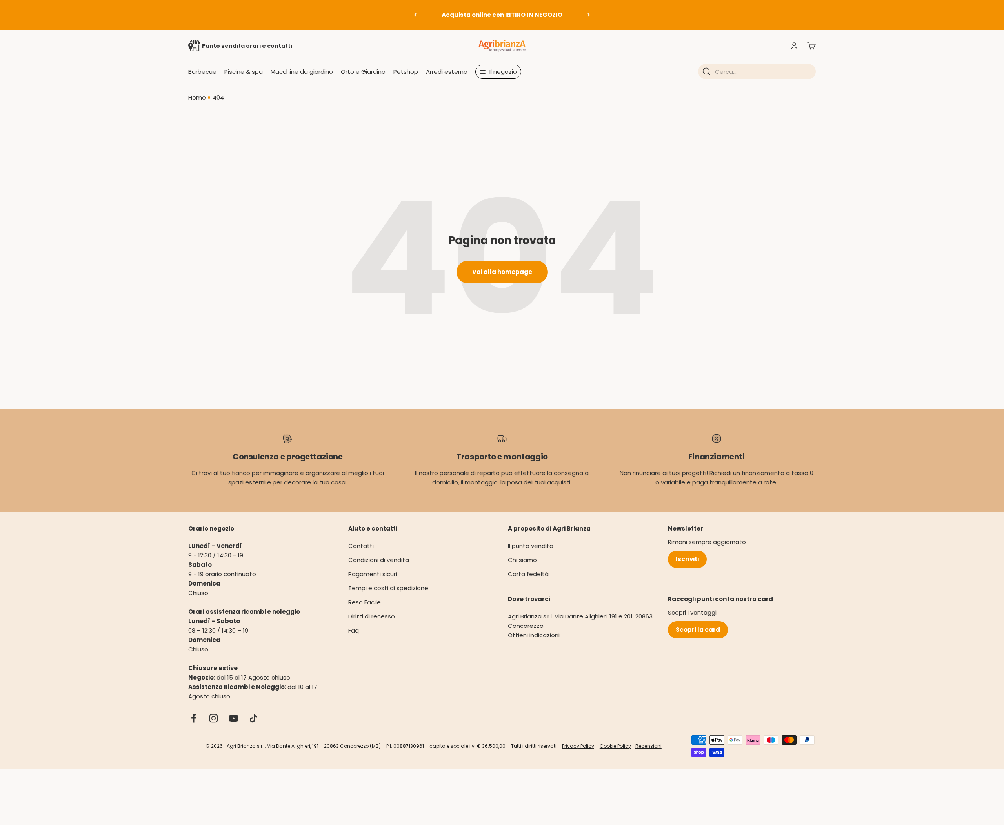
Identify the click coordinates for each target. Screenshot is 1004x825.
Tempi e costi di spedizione (388, 588)
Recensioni (648, 746)
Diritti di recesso (371, 616)
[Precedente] (415, 14)
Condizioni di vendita (378, 560)
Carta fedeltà (528, 574)
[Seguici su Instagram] (213, 718)
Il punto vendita (530, 546)
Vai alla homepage (502, 272)
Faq (353, 630)
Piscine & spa (243, 71)
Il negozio (503, 71)
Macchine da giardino (302, 71)
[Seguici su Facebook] (193, 718)
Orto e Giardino (363, 71)
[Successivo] (588, 14)
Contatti (361, 546)
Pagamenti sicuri (372, 574)
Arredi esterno (446, 71)
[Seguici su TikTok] (253, 718)
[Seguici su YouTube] (233, 718)
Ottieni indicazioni (534, 635)
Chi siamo (522, 560)
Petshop (405, 71)
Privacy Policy (578, 746)
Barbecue (202, 71)
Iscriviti (687, 559)
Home (197, 97)
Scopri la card (698, 630)
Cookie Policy (615, 746)
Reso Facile (364, 602)
